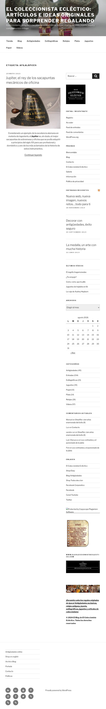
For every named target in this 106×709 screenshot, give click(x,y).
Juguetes (89, 41)
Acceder (69, 122)
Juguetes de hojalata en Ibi (77, 286)
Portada (8, 666)
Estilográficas (51, 41)
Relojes (66, 41)
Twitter (69, 500)
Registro (69, 118)
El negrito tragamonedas (76, 272)
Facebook (70, 490)
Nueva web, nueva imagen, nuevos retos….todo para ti (78, 200)
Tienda (9, 41)
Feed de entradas (73, 127)
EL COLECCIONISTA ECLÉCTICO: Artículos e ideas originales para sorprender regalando (50, 15)
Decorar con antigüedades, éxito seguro (79, 224)
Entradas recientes (77, 190)
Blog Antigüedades (74, 475)
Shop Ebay (70, 471)
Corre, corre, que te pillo (75, 282)
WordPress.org (72, 137)
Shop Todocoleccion (74, 480)
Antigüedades (33, 41)
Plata (77, 41)
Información (71, 176)
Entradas (70, 375)
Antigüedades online (13, 652)
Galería (69, 172)
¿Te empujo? (71, 277)
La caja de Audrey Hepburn (77, 291)
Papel (9, 48)
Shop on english (11, 656)
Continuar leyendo (33, 155)
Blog (20, 41)
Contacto (70, 162)
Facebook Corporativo (75, 485)
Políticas (8, 676)
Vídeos (19, 48)
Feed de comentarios (74, 132)
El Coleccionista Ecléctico (76, 167)
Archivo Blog (10, 661)
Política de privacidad (75, 181)
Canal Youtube (72, 495)
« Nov (73, 353)
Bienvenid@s (71, 152)
